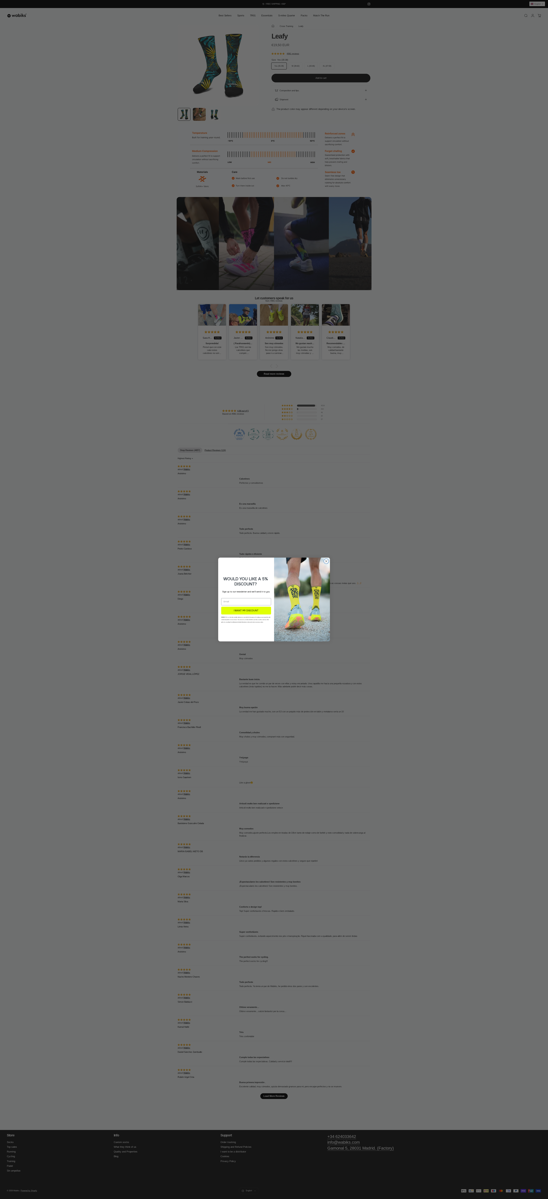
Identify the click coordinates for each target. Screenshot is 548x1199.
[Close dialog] (326, 561)
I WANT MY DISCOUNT (246, 610)
